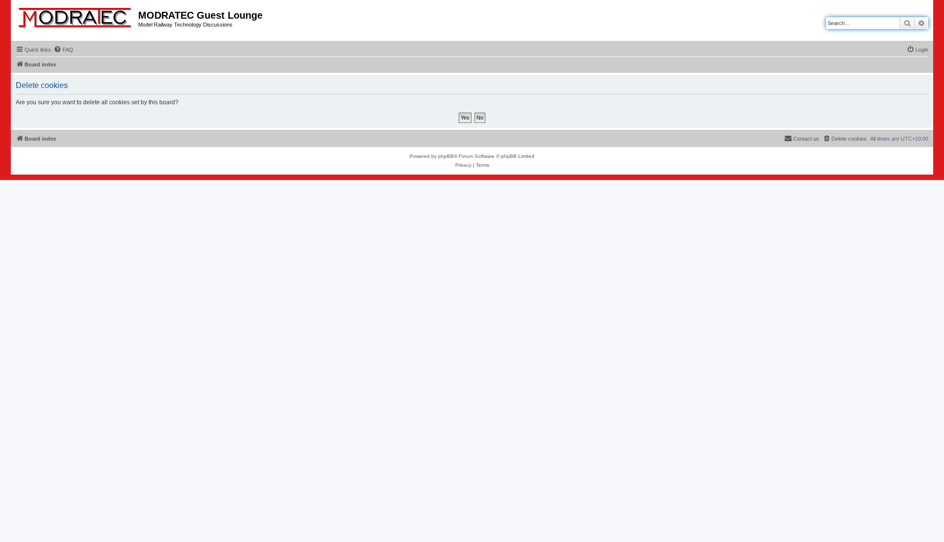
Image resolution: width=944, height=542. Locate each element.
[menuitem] (63, 50)
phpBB (446, 156)
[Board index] (75, 15)
